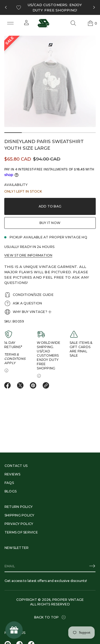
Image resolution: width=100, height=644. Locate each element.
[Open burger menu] (10, 23)
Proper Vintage (68, 600)
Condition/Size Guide (33, 295)
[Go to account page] (26, 24)
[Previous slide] (6, 7)
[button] (73, 23)
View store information (28, 255)
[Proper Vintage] (43, 23)
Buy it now (50, 223)
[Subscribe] (92, 566)
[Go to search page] (73, 23)
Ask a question (27, 303)
